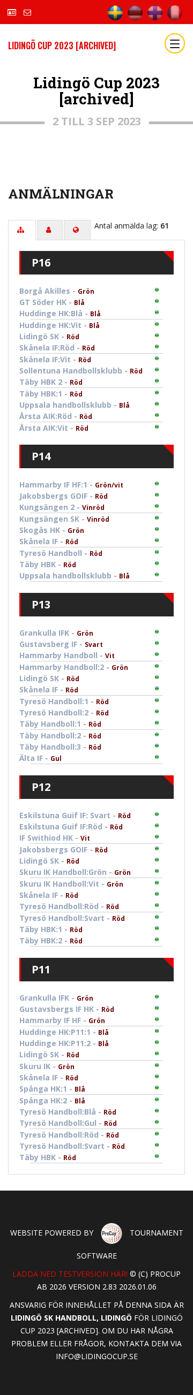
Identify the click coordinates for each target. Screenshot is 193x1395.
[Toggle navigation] (175, 43)
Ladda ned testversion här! (70, 1274)
